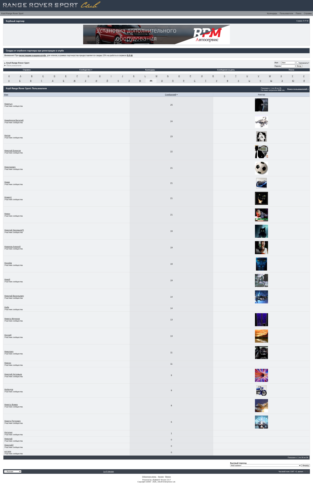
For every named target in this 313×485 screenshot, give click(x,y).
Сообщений (170, 95)
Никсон (7, 363)
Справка (308, 13)
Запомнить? (304, 63)
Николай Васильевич (14, 296)
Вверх (168, 477)
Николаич (8, 351)
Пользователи (286, 13)
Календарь (272, 13)
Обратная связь (149, 477)
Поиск (298, 13)
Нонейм (8, 263)
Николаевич (9, 167)
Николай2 (9, 445)
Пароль (278, 66)
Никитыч (8, 104)
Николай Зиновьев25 (14, 230)
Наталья (8, 432)
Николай (8, 439)
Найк (6, 307)
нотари (7, 451)
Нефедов (8, 389)
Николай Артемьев (13, 374)
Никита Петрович (12, 421)
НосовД (7, 335)
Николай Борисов (12, 151)
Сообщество (85, 70)
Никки (7, 182)
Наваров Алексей (12, 247)
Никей (7, 279)
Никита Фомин (11, 404)
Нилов (7, 135)
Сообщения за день (226, 70)
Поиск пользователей (297, 89)
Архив (161, 477)
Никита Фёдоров (12, 319)
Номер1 (8, 197)
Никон (7, 214)
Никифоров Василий (13, 120)
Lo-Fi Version (108, 471)
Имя (276, 63)
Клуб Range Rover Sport (12, 13)
